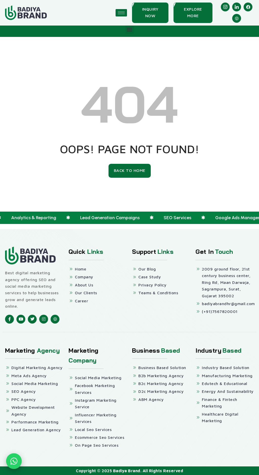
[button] (129, 30)
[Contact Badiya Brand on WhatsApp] (14, 461)
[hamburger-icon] (121, 12)
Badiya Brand (126, 470)
